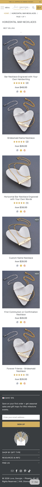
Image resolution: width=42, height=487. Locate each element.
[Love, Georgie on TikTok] (29, 471)
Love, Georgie (16, 478)
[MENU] (1, 7)
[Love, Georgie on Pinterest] (25, 471)
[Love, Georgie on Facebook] (16, 471)
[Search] (33, 8)
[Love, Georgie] (21, 8)
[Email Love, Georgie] (12, 471)
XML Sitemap (24, 481)
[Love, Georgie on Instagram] (21, 471)
